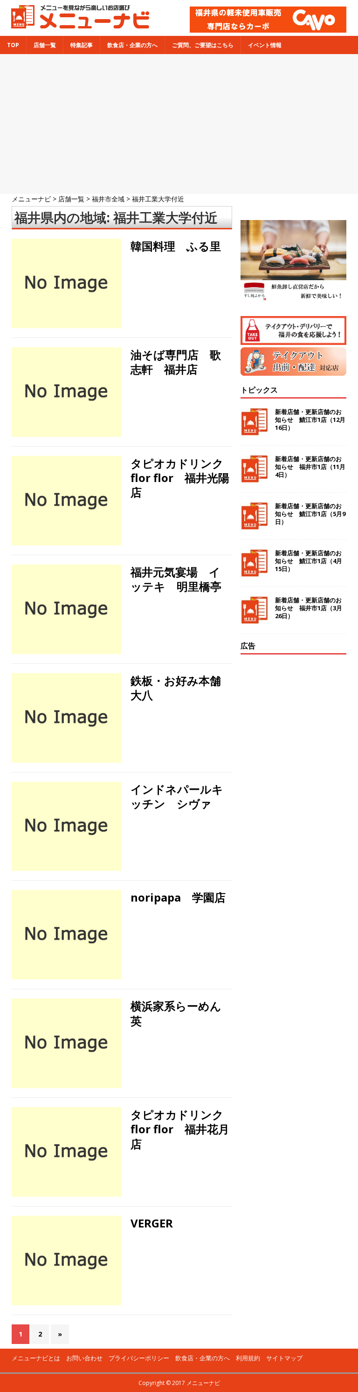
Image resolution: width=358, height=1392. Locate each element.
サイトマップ (284, 1358)
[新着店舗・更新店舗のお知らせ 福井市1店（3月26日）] (254, 618)
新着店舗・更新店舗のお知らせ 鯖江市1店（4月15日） (308, 561)
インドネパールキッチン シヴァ (177, 796)
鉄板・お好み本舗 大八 (181, 688)
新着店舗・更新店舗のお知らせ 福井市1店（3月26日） (308, 608)
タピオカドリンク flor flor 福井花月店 (183, 1129)
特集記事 (81, 45)
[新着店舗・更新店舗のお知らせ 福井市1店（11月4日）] (254, 477)
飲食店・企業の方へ (132, 45)
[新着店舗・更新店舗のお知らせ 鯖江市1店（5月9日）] (254, 524)
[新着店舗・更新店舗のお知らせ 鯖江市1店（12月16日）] (254, 430)
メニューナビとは (36, 1358)
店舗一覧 (45, 45)
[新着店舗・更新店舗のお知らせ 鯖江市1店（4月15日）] (254, 571)
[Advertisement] (179, 124)
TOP (13, 45)
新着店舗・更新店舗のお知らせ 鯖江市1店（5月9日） (310, 514)
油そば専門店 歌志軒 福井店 (176, 362)
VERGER (152, 1223)
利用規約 (248, 1358)
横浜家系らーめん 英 (182, 1013)
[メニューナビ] (77, 25)
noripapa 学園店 (178, 897)
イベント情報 (265, 45)
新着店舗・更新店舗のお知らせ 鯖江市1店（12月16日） (310, 419)
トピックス (259, 390)
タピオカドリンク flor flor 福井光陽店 (183, 477)
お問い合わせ (84, 1358)
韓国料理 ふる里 (176, 246)
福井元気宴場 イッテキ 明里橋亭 (176, 579)
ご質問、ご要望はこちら (203, 45)
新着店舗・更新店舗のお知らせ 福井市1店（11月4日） (310, 467)
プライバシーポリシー (139, 1358)
